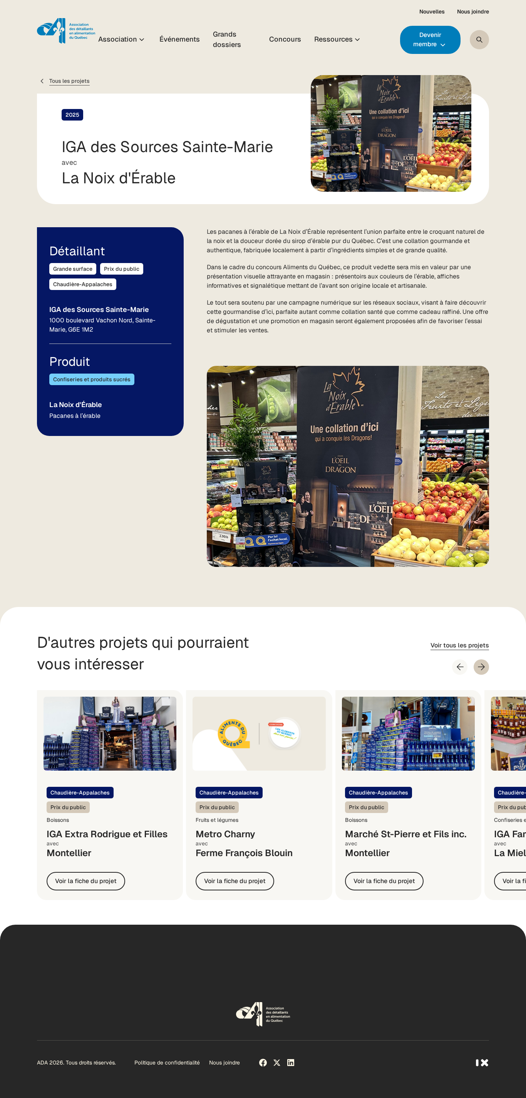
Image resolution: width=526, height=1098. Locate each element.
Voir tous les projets (460, 645)
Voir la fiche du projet (86, 881)
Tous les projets (69, 80)
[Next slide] (481, 667)
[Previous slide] (459, 667)
